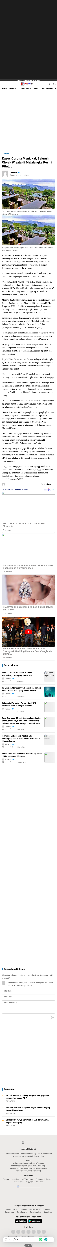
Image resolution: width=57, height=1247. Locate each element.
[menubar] (3, 84)
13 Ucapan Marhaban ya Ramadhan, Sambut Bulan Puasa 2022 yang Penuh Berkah (21, 689)
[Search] (50, 84)
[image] (49, 676)
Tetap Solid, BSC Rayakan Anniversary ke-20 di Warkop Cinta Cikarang (22, 755)
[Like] (5, 1239)
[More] (41, 681)
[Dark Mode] (54, 84)
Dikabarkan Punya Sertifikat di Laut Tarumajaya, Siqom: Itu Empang (27, 1121)
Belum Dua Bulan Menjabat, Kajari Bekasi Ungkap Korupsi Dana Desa (28, 1109)
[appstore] (21, 1221)
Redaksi (13, 172)
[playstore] (35, 1221)
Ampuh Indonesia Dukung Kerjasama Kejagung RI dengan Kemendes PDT (28, 1096)
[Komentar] (14, 1239)
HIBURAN (5, 153)
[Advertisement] (25, 40)
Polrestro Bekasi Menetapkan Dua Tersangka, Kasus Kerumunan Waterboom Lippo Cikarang (21, 738)
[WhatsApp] (40, 1239)
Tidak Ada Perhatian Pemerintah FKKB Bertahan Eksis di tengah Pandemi (19, 704)
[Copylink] (45, 1239)
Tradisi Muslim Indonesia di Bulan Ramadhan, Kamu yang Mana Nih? (17, 674)
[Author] (5, 174)
